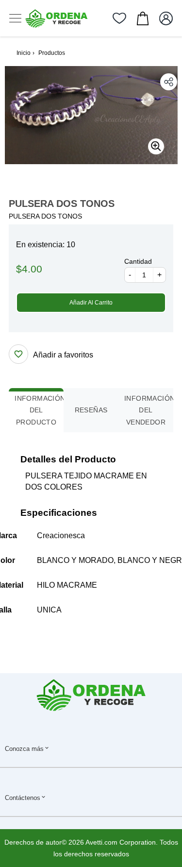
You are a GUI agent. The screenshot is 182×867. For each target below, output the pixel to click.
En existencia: (40, 244)
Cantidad (138, 261)
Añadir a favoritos (63, 355)
